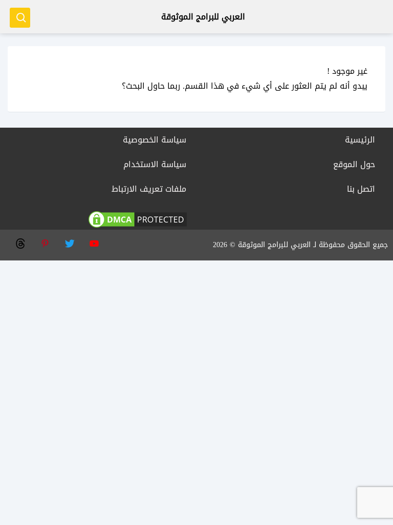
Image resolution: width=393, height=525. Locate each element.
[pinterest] (44, 242)
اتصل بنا (361, 189)
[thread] (20, 242)
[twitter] (69, 242)
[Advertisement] (196, 332)
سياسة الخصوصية (154, 140)
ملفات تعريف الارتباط (149, 189)
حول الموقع (354, 164)
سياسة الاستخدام (154, 164)
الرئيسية (360, 140)
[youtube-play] (93, 242)
